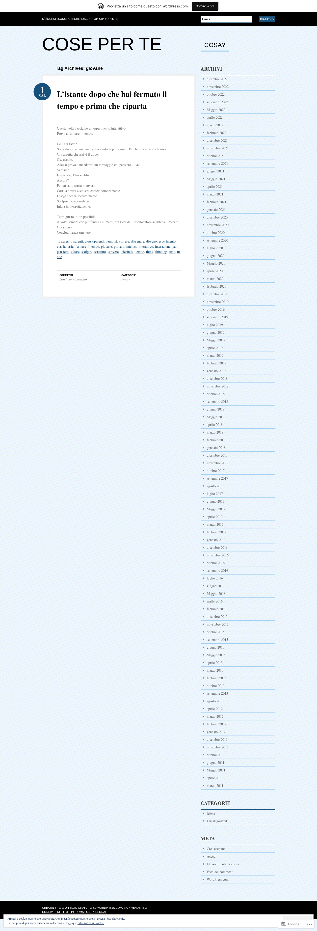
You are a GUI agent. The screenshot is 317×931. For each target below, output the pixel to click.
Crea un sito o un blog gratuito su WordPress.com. (82, 907)
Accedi (211, 856)
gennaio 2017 (216, 539)
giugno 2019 (215, 332)
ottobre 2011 (216, 754)
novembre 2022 (218, 86)
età (59, 246)
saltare (75, 251)
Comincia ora (205, 6)
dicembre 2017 (217, 455)
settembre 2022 (217, 102)
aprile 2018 (215, 424)
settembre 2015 (217, 639)
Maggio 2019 (216, 340)
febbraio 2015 (216, 678)
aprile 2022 (215, 117)
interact (131, 246)
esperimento (167, 241)
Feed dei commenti (220, 871)
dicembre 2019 (217, 294)
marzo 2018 (215, 432)
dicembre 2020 (217, 217)
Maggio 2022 (216, 109)
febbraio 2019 (216, 363)
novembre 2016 (218, 555)
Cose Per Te (102, 44)
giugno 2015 (215, 647)
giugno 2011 (215, 762)
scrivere (113, 251)
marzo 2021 (215, 194)
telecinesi (127, 251)
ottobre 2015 (216, 632)
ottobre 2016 (216, 562)
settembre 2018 (217, 401)
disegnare (137, 241)
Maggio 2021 (216, 178)
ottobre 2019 (216, 309)
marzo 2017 (215, 524)
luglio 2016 (215, 578)
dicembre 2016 (217, 547)
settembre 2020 (217, 240)
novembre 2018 (218, 386)
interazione (162, 246)
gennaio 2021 (216, 209)
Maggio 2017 (216, 509)
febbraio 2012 (216, 724)
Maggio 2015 (216, 655)
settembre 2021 (217, 163)
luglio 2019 (215, 324)
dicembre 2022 (217, 79)
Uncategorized (217, 821)
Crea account (216, 848)
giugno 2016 (215, 585)
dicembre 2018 (217, 378)
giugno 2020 (215, 255)
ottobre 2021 (216, 155)
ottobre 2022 (216, 94)
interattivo (146, 246)
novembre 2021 (218, 148)
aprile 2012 (215, 708)
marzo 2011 (215, 785)
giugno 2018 (215, 409)
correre (124, 241)
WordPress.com (218, 879)
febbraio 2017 (216, 532)
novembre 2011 (218, 747)
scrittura (100, 251)
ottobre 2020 (216, 232)
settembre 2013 (217, 693)
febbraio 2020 (216, 286)
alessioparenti (94, 241)
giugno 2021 (215, 171)
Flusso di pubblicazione (223, 864)
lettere (125, 279)
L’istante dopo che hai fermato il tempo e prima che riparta (112, 99)
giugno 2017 (215, 501)
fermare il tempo (87, 246)
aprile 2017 (215, 516)
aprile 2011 (215, 777)
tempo (139, 251)
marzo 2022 (215, 125)
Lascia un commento (73, 279)
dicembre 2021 (217, 140)
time (172, 251)
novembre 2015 (218, 624)
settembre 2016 (217, 570)
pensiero (63, 251)
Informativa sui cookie (91, 923)
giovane (106, 246)
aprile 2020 (215, 271)
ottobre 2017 (216, 470)
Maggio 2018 (216, 416)
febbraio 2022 (216, 132)
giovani (119, 246)
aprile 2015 (215, 662)
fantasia (68, 246)
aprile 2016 (215, 601)
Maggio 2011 (216, 770)
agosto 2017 (215, 486)
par (174, 246)
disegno (151, 241)
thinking (161, 251)
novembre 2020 (218, 224)
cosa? (214, 45)
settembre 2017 (217, 478)
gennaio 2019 (216, 370)
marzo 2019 (215, 355)
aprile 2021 (215, 186)
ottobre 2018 (216, 393)
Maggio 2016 (216, 593)
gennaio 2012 (216, 731)
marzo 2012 (215, 716)
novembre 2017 (218, 463)
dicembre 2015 (217, 616)
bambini (111, 241)
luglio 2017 (215, 493)
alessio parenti (73, 241)
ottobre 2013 (216, 685)
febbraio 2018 (216, 440)
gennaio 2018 (216, 447)
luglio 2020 (215, 248)
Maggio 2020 (216, 263)
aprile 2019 (215, 347)
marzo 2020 (215, 278)
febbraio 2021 (216, 201)
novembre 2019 (218, 301)
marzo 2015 (215, 670)
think (149, 251)
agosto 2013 (215, 701)
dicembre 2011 (217, 739)
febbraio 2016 (216, 608)
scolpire (86, 251)
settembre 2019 (217, 317)
